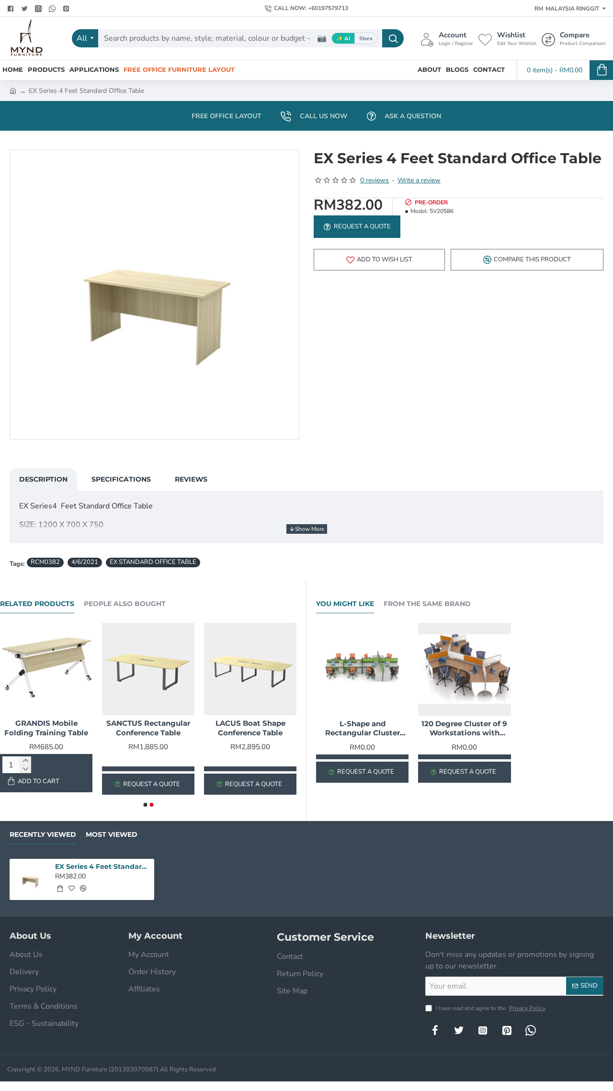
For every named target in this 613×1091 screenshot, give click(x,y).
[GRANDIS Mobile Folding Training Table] (46, 669)
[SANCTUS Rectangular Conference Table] (148, 669)
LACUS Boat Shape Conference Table (250, 728)
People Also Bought (125, 604)
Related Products (37, 604)
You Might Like (345, 604)
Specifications (121, 479)
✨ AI (343, 38)
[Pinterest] (67, 8)
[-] (25, 769)
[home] (13, 90)
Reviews (191, 479)
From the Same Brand (427, 604)
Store (366, 38)
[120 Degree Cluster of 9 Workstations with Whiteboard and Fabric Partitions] (464, 669)
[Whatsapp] (53, 8)
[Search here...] (393, 38)
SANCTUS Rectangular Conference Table (148, 728)
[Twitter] (26, 8)
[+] (25, 760)
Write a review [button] (419, 180)
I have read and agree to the (489, 1008)
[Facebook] (12, 8)
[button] (379, 259)
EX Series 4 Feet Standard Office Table (103, 866)
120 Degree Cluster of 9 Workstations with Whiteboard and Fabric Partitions (464, 728)
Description (43, 479)
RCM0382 (45, 562)
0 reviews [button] (374, 180)
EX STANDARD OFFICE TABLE (153, 562)
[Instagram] (482, 1030)
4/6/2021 (84, 562)
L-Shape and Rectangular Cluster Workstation (362, 728)
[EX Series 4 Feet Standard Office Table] (30, 879)
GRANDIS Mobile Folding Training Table (46, 728)
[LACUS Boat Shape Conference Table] (250, 669)
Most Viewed (111, 835)
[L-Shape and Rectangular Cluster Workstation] (362, 669)
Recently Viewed (43, 835)
